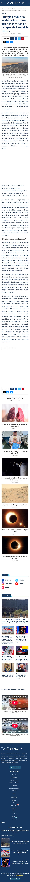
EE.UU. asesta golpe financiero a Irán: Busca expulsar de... (20, 842)
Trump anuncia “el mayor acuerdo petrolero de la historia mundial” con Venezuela (22, 659)
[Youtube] (19, 879)
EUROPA (14, 808)
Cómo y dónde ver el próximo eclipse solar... (15, 531)
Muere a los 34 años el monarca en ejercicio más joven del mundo (7, 675)
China (4, 348)
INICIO (3, 8)
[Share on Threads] (4, 42)
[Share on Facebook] (16, 38)
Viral (14, 793)
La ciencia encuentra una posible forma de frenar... (15, 425)
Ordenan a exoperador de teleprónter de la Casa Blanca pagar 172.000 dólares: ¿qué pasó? (22, 639)
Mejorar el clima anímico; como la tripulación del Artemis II (15, 831)
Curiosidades (12, 348)
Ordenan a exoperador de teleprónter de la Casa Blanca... (20, 862)
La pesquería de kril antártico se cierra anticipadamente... (15, 479)
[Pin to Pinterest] (22, 38)
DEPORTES (14, 816)
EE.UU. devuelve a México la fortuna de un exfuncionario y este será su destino (8, 659)
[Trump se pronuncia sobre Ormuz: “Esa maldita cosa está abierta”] (22, 667)
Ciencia (9, 8)
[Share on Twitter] (19, 38)
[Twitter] (13, 879)
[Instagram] (16, 879)
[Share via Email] (11, 42)
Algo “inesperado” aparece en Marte (15, 505)
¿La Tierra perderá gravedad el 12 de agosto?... (15, 557)
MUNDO (14, 800)
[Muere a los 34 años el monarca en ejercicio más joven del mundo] (8, 667)
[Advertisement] (15, 167)
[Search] (28, 2)
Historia (14, 774)
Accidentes (14, 785)
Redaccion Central (6, 33)
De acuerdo (11, 136)
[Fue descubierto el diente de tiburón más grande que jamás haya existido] (15, 440)
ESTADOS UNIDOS (14, 805)
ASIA (14, 811)
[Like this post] (12, 38)
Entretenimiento (14, 780)
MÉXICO (14, 803)
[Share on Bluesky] (7, 42)
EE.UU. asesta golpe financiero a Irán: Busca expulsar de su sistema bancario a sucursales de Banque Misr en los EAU (15, 621)
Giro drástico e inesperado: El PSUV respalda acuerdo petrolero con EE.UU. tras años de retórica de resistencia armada (7, 640)
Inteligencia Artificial (14, 782)
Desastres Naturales (14, 788)
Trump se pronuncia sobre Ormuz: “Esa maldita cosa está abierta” (21, 676)
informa (11, 104)
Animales (14, 790)
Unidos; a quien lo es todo (15, 827)
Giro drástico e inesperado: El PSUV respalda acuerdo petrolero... (20, 852)
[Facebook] (11, 879)
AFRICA (14, 813)
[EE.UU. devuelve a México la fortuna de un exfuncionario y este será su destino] (8, 650)
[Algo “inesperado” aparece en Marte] (15, 493)
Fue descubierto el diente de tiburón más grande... (15, 452)
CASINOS (14, 819)
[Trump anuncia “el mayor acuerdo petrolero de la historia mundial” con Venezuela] (22, 650)
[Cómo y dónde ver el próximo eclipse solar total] (15, 518)
